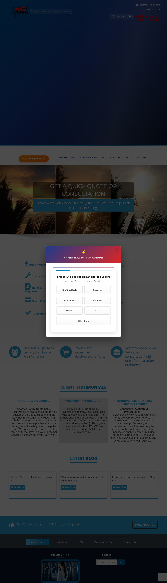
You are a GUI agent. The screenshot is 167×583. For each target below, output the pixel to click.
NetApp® (97, 300)
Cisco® (69, 310)
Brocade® (97, 290)
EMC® (97, 310)
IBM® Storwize (69, 300)
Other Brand (83, 321)
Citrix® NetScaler (69, 290)
